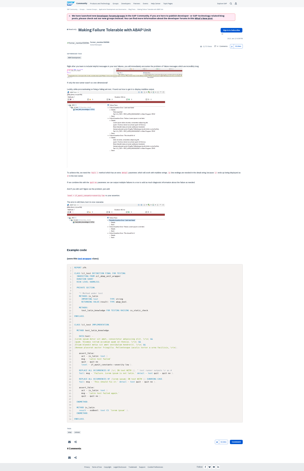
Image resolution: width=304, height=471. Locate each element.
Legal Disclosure (120, 467)
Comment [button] (236, 442)
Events (145, 4)
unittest (77, 432)
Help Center (155, 4)
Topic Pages (168, 4)
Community (81, 3)
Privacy (87, 467)
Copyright (107, 467)
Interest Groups (92, 9)
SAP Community (72, 9)
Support (142, 467)
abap (69, 432)
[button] (232, 46)
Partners (136, 4)
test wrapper (85, 258)
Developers (126, 4)
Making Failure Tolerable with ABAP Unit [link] (150, 9)
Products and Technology (100, 4)
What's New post (204, 18)
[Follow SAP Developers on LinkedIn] (218, 467)
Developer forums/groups (111, 16)
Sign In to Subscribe (231, 30)
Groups (116, 4)
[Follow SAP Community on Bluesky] (210, 467)
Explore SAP (222, 4)
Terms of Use (97, 467)
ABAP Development (74, 58)
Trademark (132, 467)
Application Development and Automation (112, 9)
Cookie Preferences (155, 467)
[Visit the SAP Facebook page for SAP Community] (205, 467)
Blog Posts (131, 9)
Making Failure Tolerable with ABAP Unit (114, 30)
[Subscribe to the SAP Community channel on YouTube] (214, 467)
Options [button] (222, 34)
